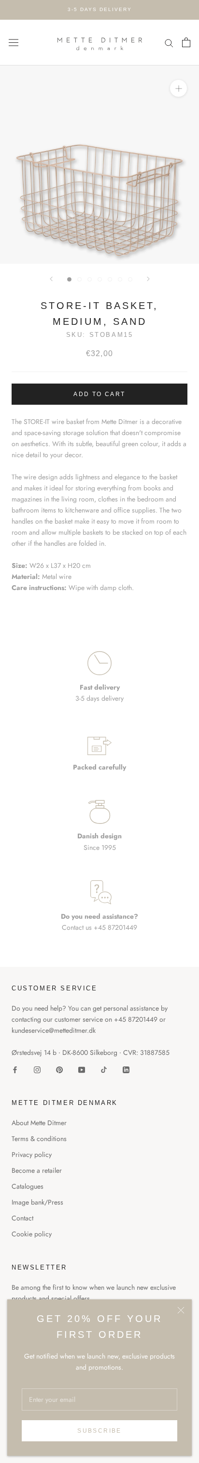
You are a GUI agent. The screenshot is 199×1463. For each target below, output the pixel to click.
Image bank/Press (37, 1202)
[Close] (181, 1310)
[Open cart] (186, 42)
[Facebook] (15, 1069)
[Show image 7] (130, 279)
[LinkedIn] (126, 1069)
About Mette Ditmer (39, 1123)
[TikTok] (103, 1069)
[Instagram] (37, 1069)
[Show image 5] (110, 279)
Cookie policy (32, 1234)
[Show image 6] (120, 279)
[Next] (148, 279)
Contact (22, 1218)
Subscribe (99, 1430)
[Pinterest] (59, 1069)
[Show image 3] (89, 279)
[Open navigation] (13, 42)
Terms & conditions (39, 1138)
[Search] (169, 42)
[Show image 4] (100, 279)
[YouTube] (81, 1069)
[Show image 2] (79, 279)
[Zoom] (178, 88)
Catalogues (27, 1186)
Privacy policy (32, 1154)
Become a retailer (37, 1170)
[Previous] (51, 279)
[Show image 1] (69, 279)
